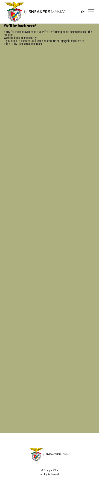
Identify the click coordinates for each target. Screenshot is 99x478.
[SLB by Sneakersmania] (34, 11)
